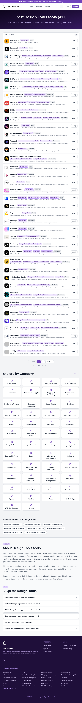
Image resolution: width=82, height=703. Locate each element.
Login (67, 6)
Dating (5, 683)
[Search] (61, 6)
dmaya (12, 182)
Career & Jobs (46, 677)
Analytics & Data (46, 672)
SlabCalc (13, 102)
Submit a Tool (47, 651)
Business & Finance (9, 677)
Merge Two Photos (17, 63)
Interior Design (34, 335)
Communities (26, 680)
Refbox (13, 320)
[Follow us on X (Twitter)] (4, 660)
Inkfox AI (13, 149)
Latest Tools (47, 646)
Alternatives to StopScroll (36, 528)
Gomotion (14, 269)
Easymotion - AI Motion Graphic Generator (25, 156)
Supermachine (15, 213)
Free (31, 40)
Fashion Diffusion (16, 189)
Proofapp (13, 220)
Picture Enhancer (16, 94)
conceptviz (14, 292)
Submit (47, 6)
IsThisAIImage (15, 56)
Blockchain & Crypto (29, 675)
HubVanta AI (14, 79)
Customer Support (67, 680)
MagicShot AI (15, 125)
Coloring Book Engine (18, 277)
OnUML (13, 351)
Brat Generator (15, 343)
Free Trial (31, 174)
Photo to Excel (15, 87)
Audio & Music (65, 672)
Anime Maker (15, 118)
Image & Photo (36, 55)
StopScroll (14, 71)
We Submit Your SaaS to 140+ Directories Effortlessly (43, 2)
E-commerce (54, 197)
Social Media (33, 244)
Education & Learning (49, 295)
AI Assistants (25, 79)
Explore (39, 6)
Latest (31, 6)
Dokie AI (13, 205)
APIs (40, 244)
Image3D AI (14, 312)
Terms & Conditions (69, 646)
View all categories (9, 689)
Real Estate (31, 102)
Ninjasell (13, 197)
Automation (58, 86)
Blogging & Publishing (34, 277)
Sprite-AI (13, 174)
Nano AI (13, 285)
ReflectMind (14, 302)
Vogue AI (13, 141)
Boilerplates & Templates (69, 675)
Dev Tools (40, 351)
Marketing (36, 251)
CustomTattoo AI (16, 133)
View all (76, 374)
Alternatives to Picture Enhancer (35, 532)
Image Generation (58, 55)
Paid (32, 125)
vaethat (13, 236)
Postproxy (14, 244)
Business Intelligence (29, 677)
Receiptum (14, 166)
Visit (73, 40)
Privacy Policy (67, 648)
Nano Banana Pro (16, 259)
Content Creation (38, 86)
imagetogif (14, 48)
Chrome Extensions (43, 102)
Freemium (61, 71)
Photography (47, 55)
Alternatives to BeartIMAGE (12, 524)
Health (63, 686)
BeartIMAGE (14, 40)
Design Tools (25, 40)
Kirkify (12, 110)
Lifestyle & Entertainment (41, 261)
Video (41, 71)
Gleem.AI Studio (16, 251)
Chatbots (64, 677)
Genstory (13, 228)
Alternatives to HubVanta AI (55, 528)
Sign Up (75, 6)
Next (48, 361)
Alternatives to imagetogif (32, 524)
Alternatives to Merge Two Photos (14, 528)
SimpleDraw (14, 335)
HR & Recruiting (46, 686)
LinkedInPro (14, 328)
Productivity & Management (51, 304)
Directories (64, 683)
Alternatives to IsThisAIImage (53, 524)
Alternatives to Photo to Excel (13, 532)
